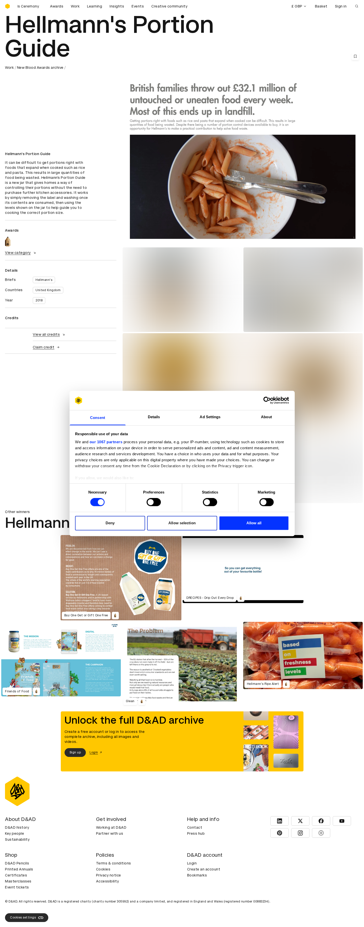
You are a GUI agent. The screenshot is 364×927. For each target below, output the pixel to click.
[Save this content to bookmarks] (355, 56)
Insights (117, 6)
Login (192, 863)
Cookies (103, 869)
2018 (39, 300)
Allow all (254, 523)
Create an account (203, 869)
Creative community (169, 6)
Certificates (16, 875)
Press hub (196, 833)
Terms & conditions (113, 863)
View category (18, 253)
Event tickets (17, 887)
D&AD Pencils (17, 863)
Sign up (75, 752)
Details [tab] (154, 417)
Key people (14, 833)
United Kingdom (48, 290)
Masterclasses (18, 881)
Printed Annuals (19, 869)
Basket (321, 6)
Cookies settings (23, 917)
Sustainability (17, 839)
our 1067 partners (106, 442)
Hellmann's (44, 280)
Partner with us (109, 833)
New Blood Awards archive (40, 68)
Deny (110, 523)
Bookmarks (197, 875)
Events (138, 6)
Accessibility (107, 881)
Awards (56, 6)
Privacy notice (108, 875)
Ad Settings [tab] (210, 417)
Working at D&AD (111, 827)
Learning (94, 6)
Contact (194, 827)
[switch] (154, 502)
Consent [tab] (97, 417)
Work (75, 6)
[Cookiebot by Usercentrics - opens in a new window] (267, 400)
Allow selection (182, 523)
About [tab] (266, 417)
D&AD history (17, 827)
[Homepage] (7, 6)
